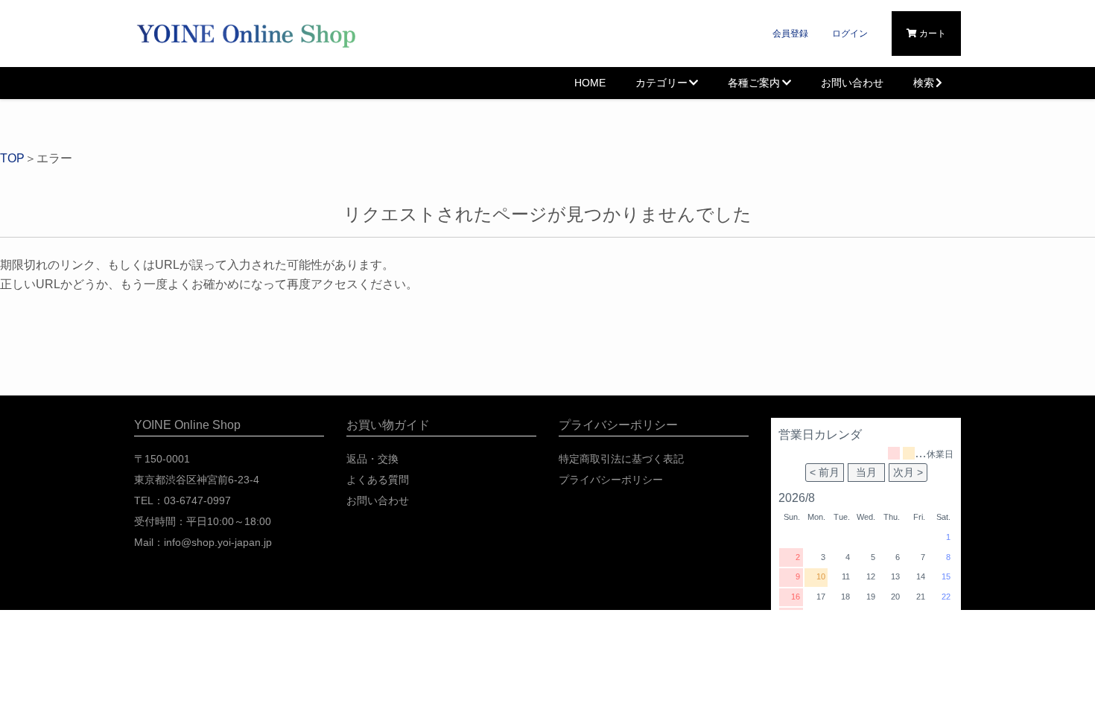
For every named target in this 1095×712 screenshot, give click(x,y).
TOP (12, 158)
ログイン (850, 33)
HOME (590, 83)
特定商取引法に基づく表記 (621, 459)
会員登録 (790, 33)
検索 (923, 83)
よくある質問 (377, 480)
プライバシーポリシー (611, 480)
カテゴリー (661, 83)
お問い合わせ (852, 83)
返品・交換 (372, 459)
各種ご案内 (754, 83)
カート (931, 33)
